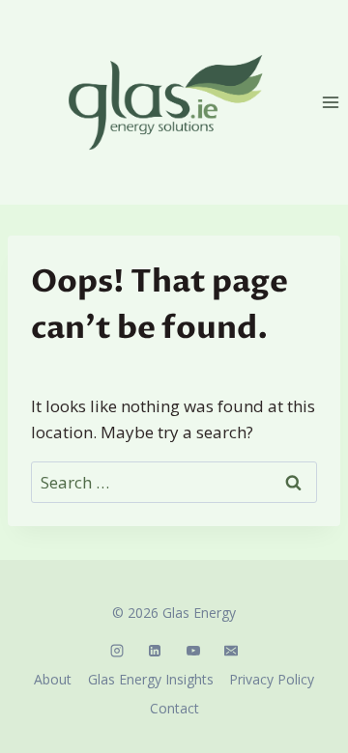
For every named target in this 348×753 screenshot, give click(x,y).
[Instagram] (116, 650)
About (53, 679)
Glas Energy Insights (151, 679)
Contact (174, 708)
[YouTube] (193, 650)
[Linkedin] (154, 650)
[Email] (231, 650)
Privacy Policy (271, 679)
